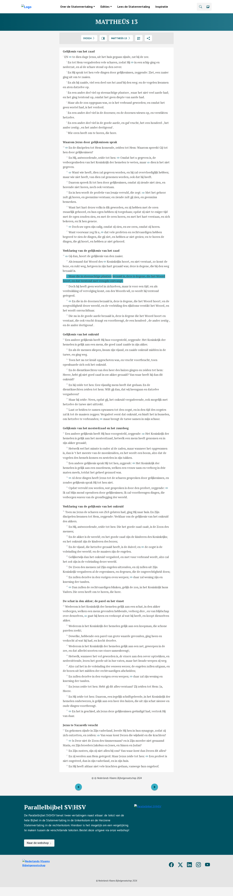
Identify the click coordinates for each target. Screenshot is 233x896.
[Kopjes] (139, 38)
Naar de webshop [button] (38, 843)
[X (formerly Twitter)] (180, 865)
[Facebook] (171, 865)
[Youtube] (207, 865)
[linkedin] (189, 865)
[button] (208, 7)
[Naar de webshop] (147, 825)
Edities (105, 7)
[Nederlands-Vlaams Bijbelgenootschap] (43, 863)
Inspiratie (161, 7)
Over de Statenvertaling (76, 7)
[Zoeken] (200, 7)
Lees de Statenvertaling (133, 7)
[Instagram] (198, 865)
